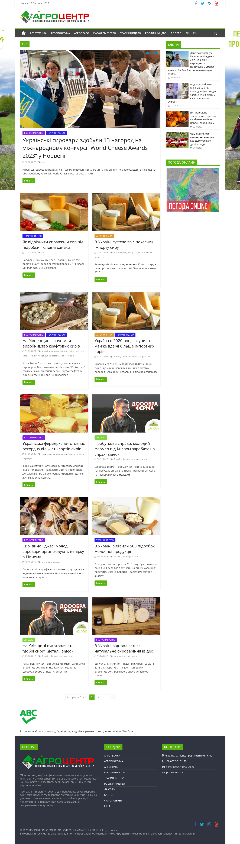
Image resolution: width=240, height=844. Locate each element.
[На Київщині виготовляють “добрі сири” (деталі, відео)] (54, 599)
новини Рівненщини (40, 355)
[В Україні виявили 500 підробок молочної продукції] (126, 499)
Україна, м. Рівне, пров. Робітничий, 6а (188, 755)
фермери (27, 458)
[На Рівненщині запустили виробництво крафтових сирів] (54, 294)
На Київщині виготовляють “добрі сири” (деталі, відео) (48, 648)
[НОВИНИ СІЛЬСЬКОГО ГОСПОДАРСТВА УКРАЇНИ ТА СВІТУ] (54, 12)
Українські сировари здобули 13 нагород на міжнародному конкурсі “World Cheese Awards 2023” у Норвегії (85, 148)
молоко (117, 556)
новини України (130, 356)
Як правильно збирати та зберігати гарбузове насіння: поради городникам (203, 118)
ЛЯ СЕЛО (176, 33)
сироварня (141, 459)
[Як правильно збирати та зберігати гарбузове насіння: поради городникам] (177, 112)
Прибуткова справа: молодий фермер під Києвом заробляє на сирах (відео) (125, 449)
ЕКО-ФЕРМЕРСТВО (104, 33)
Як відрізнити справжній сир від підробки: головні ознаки (52, 244)
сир (43, 162)
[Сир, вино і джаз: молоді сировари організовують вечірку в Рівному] (54, 499)
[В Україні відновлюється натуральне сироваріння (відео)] (126, 599)
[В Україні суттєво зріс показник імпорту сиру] (126, 195)
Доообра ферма (121, 459)
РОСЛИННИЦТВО (156, 33)
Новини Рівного (60, 355)
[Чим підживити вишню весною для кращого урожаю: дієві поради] (177, 134)
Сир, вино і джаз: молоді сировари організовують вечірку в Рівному (53, 551)
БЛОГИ (173, 45)
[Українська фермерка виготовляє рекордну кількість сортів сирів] (54, 396)
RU (187, 33)
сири (147, 356)
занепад (117, 656)
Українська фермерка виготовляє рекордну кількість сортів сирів (53, 446)
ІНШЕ (107, 806)
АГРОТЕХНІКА (38, 33)
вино (44, 561)
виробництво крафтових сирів (57, 351)
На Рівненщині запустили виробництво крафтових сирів (51, 343)
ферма (80, 453)
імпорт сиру (134, 252)
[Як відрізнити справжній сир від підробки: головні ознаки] (54, 195)
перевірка (127, 556)
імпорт (116, 356)
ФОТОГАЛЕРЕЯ (113, 800)
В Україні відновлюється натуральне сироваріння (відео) (124, 648)
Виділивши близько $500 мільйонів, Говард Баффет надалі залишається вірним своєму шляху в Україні (192, 93)
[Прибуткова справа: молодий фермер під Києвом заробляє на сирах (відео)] (126, 396)
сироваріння (59, 453)
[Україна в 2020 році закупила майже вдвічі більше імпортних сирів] (126, 294)
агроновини (119, 252)
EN (195, 33)
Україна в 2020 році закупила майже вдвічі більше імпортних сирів (124, 346)
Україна (72, 453)
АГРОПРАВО (81, 33)
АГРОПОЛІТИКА (60, 33)
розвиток (128, 656)
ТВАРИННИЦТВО (130, 33)
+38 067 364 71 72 (175, 761)
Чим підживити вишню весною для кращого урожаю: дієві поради (202, 139)
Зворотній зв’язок (172, 772)
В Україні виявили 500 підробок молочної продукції (125, 548)
